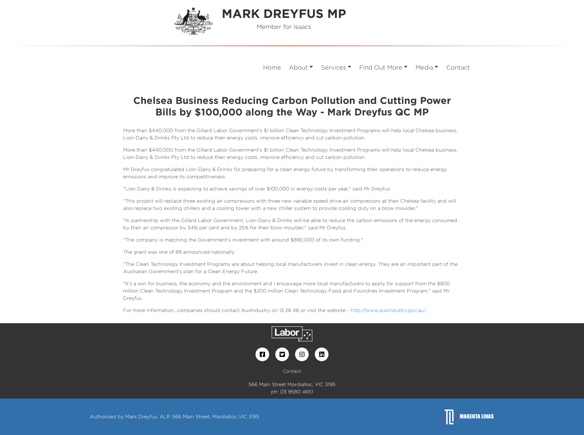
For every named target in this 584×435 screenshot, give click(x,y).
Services (333, 67)
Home (272, 67)
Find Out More (380, 67)
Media (424, 67)
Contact (458, 67)
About (298, 67)
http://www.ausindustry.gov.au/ (388, 310)
